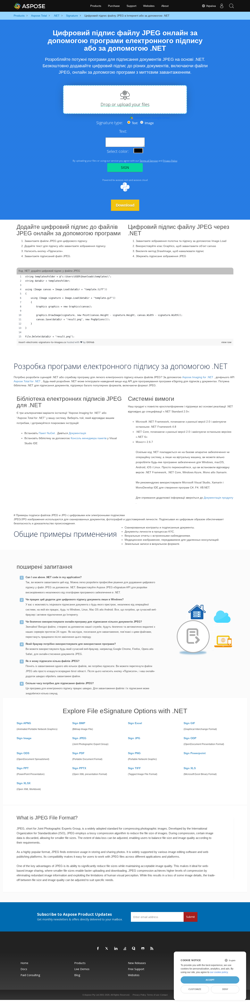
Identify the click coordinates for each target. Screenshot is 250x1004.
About (165, 5)
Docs (24, 969)
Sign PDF (78, 753)
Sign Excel (135, 723)
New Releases (137, 963)
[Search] (231, 6)
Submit (190, 917)
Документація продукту (218, 497)
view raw (226, 342)
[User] (222, 6)
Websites (148, 5)
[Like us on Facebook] (98, 948)
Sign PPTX (79, 768)
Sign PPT (23, 768)
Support (131, 5)
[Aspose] (30, 6)
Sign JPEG (79, 738)
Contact (164, 995)
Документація (77, 433)
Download (125, 205)
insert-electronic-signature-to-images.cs (43, 342)
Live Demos (81, 969)
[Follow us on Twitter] (107, 948)
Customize (194, 989)
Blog (77, 975)
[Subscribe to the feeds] (151, 948)
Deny (225, 989)
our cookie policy (219, 972)
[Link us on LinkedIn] (116, 948)
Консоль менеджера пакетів (88, 438)
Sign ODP (190, 738)
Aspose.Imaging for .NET (197, 377)
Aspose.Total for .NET (27, 381)
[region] (125, 306)
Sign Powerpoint (195, 753)
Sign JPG (134, 738)
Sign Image (24, 738)
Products (95, 5)
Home (24, 963)
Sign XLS (190, 768)
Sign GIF (189, 723)
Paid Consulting (30, 975)
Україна (210, 5)
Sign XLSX (23, 783)
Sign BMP (78, 723)
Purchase (114, 5)
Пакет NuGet (47, 433)
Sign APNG (24, 723)
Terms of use (153, 995)
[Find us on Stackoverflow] (125, 948)
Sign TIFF (134, 768)
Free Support (136, 969)
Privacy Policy (139, 995)
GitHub (90, 342)
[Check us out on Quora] (134, 948)
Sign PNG (134, 753)
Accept (210, 980)
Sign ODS (23, 753)
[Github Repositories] (143, 948)
